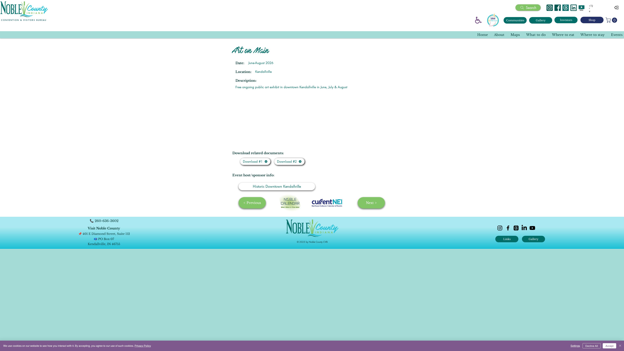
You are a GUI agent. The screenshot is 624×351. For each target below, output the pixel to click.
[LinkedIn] (524, 228)
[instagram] (500, 228)
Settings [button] (575, 346)
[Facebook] (557, 8)
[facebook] (508, 228)
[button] (612, 20)
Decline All (591, 346)
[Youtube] (532, 228)
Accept (609, 346)
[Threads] (565, 8)
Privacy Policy (143, 346)
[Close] (620, 345)
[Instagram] (549, 8)
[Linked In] (573, 8)
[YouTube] (581, 8)
